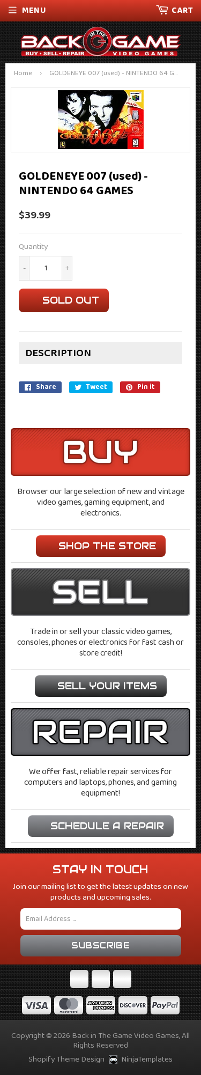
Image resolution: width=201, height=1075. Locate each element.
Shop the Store (107, 546)
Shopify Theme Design (66, 1059)
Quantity (33, 247)
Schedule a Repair (107, 826)
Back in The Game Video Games (125, 1035)
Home (23, 74)
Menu (34, 10)
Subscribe (100, 945)
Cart (182, 10)
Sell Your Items (107, 686)
